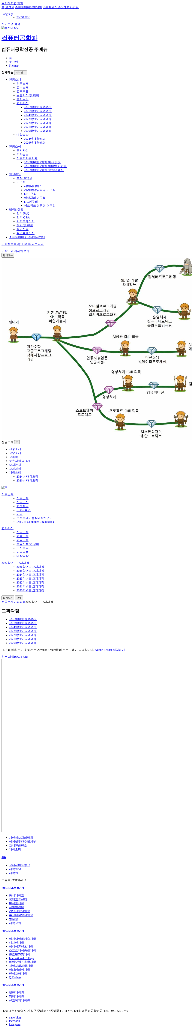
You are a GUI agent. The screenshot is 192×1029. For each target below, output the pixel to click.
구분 (4, 857)
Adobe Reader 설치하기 (110, 649)
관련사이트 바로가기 (13, 887)
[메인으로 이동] (5, 487)
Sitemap (14, 65)
